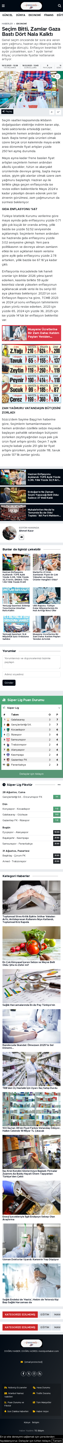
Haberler (7, 24)
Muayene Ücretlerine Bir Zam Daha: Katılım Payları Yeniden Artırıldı (46, 636)
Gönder (9, 683)
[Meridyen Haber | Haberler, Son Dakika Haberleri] (31, 6)
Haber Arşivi (42, 1411)
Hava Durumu (43, 1388)
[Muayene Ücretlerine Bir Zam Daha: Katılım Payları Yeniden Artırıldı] (47, 624)
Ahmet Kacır (26, 531)
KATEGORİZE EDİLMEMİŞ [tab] (20, 1314)
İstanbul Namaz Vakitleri (14, 1395)
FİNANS (48, 15)
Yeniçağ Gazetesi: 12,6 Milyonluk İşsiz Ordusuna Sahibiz (15, 636)
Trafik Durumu (43, 1393)
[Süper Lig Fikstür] (59, 785)
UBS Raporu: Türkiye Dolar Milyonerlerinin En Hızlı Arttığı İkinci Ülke (45, 608)
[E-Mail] (21, 537)
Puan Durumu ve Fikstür (14, 1404)
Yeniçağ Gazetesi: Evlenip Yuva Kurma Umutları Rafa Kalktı (16, 608)
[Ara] (59, 6)
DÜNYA (20, 15)
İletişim (35, 1422)
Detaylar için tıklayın (31, 774)
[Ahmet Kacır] (9, 533)
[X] (28, 1373)
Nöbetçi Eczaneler (17, 1388)
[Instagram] (34, 1373)
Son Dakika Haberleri (17, 1411)
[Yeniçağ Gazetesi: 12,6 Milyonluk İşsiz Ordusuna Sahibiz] (16, 624)
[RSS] (39, 1373)
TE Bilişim (39, 1431)
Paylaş (9, 111)
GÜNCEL (7, 15)
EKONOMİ (35, 15)
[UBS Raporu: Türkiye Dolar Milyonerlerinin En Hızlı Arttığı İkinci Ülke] (47, 595)
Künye (27, 1422)
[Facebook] (23, 1373)
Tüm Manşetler (43, 1402)
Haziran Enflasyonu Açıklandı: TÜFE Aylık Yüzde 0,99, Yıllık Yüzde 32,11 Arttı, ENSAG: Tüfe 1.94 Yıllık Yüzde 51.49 (15, 577)
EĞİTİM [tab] (45, 1314)
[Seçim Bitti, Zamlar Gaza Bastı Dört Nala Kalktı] (31, 89)
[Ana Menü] (3, 6)
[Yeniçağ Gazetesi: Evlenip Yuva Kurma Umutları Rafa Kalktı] (16, 595)
